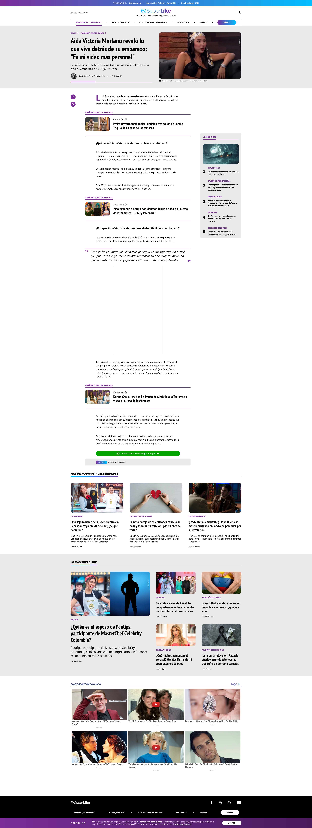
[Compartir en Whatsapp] (73, 104)
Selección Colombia (217, 228)
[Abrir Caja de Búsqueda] (239, 13)
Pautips (74, 620)
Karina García (135, 3)
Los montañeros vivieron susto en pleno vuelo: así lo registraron (223, 173)
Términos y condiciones (151, 821)
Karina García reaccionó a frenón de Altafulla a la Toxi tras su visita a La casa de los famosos (150, 398)
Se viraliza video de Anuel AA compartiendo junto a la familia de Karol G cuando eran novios (175, 607)
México (227, 22)
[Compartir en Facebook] (73, 96)
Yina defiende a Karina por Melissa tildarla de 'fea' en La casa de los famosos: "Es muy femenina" (150, 211)
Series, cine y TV (120, 22)
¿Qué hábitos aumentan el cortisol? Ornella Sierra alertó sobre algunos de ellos (174, 659)
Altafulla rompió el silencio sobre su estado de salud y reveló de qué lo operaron (222, 219)
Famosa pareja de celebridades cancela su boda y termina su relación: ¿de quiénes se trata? (223, 187)
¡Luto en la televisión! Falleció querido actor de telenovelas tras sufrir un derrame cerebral (220, 659)
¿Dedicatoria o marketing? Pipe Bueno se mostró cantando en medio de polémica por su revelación (215, 526)
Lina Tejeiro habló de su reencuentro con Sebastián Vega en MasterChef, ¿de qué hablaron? (95, 526)
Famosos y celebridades (89, 22)
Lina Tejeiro (77, 516)
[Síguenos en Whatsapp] (229, 803)
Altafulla (212, 212)
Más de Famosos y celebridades (94, 473)
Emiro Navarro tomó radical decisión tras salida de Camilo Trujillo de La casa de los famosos (148, 125)
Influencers (214, 168)
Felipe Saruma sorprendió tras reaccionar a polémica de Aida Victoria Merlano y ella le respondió (222, 203)
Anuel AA (160, 597)
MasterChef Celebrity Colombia (161, 3)
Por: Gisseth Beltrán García (92, 76)
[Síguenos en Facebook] (211, 803)
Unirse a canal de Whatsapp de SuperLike (140, 453)
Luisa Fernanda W (197, 516)
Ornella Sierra (163, 650)
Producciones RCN (190, 3)
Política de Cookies (182, 824)
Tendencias (183, 22)
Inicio (73, 33)
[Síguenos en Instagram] (220, 803)
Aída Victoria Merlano (117, 462)
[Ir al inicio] (80, 803)
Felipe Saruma (215, 197)
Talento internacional (219, 181)
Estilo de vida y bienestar (153, 22)
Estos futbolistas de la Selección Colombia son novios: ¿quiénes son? (222, 233)
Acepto (231, 823)
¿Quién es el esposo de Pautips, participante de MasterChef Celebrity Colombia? (106, 633)
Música (203, 22)
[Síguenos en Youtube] (239, 803)
